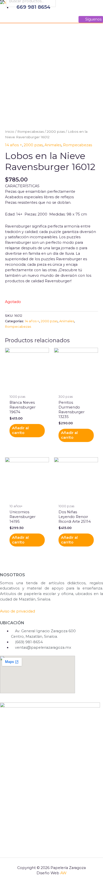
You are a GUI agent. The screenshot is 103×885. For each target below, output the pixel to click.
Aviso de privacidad (17, 611)
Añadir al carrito (20, 430)
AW (63, 873)
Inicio (9, 132)
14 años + (13, 145)
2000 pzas (56, 132)
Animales (52, 145)
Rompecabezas (30, 132)
